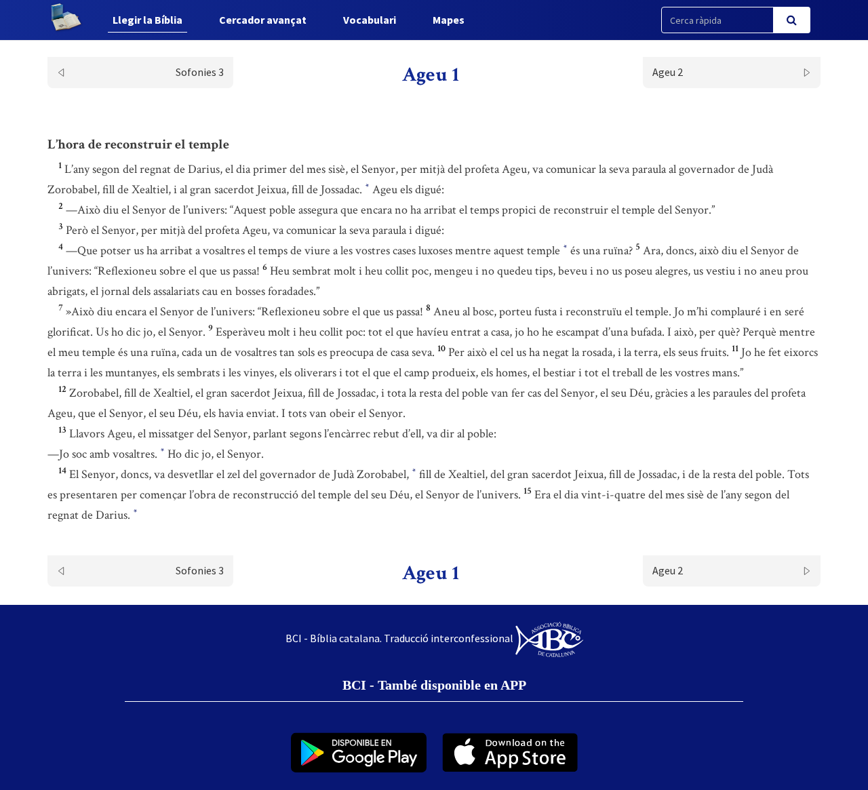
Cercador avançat (263, 19)
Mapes (449, 19)
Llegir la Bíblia (147, 19)
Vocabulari (369, 19)
